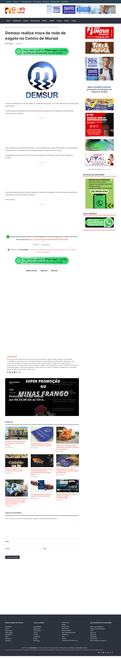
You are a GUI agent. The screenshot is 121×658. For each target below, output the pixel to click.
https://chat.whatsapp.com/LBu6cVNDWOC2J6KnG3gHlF (48, 239)
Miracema (93, 634)
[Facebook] (10, 372)
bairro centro (32, 271)
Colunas (25, 20)
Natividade (93, 636)
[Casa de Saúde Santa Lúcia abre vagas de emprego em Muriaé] (42, 486)
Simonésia (65, 634)
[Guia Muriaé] (15, 10)
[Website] (8, 372)
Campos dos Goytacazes (97, 628)
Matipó (64, 624)
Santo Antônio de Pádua (97, 640)
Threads (62, 250)
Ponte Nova (65, 626)
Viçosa (64, 638)
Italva (91, 630)
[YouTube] (15, 372)
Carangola (8, 626)
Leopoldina (37, 636)
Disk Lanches (37, 1)
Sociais (67, 20)
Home (8, 20)
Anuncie (8, 1)
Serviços (59, 20)
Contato (15, 1)
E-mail (7, 548)
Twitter (73, 250)
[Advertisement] (42, 133)
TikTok (68, 250)
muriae (54, 271)
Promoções (65, 1)
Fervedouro (8, 634)
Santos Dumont (66, 630)
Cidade (19, 27)
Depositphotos (106, 169)
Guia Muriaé (10, 43)
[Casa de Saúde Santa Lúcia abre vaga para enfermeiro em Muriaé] (42, 434)
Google (47, 250)
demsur (44, 271)
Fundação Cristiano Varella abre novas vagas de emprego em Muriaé (15, 443)
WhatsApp (45, 252)
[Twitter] (13, 372)
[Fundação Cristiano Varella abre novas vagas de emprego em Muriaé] (16, 433)
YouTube (38, 252)
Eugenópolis (8, 632)
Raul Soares (65, 628)
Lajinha (36, 632)
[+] (10, 640)
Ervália (35, 638)
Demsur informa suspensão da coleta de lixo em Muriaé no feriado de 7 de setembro (67, 447)
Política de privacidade (76, 648)
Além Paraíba (37, 626)
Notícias (51, 20)
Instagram (41, 250)
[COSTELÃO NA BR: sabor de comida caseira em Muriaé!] (16, 460)
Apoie (85, 648)
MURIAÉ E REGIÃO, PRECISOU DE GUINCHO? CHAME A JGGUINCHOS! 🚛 (66, 496)
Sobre (57, 648)
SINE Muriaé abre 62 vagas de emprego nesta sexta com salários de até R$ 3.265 (67, 470)
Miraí (6, 636)
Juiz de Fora (37, 630)
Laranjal (36, 634)
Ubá (63, 636)
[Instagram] (17, 372)
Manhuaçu (37, 640)
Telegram (54, 250)
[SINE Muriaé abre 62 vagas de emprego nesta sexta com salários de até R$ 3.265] (67, 460)
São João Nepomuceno (69, 632)
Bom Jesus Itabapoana (97, 626)
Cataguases (37, 628)
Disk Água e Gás (26, 1)
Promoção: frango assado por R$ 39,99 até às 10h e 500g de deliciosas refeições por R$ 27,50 (28, 397)
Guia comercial (35, 20)
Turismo (73, 20)
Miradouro (8, 638)
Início (8, 27)
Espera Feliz (8, 630)
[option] (42, 397)
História (44, 20)
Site (45, 548)
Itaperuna (93, 632)
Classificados (17, 20)
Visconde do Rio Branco (69, 640)
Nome (7, 541)
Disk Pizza (46, 1)
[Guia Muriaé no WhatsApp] (42, 51)
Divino (7, 628)
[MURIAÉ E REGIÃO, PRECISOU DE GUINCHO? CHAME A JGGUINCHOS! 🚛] (67, 486)
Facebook (33, 250)
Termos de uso (64, 648)
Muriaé (7, 640)
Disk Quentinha (55, 1)
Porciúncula (93, 638)
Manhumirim (65, 622)
